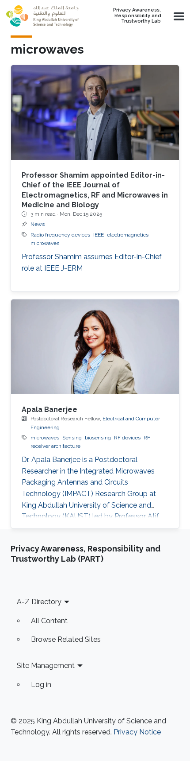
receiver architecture (55, 446)
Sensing (72, 438)
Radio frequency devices (60, 235)
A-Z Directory (39, 602)
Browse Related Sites (66, 639)
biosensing (98, 438)
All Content (49, 621)
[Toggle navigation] (178, 16)
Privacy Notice (137, 732)
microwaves (44, 243)
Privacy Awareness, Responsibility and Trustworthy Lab (137, 16)
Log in (41, 684)
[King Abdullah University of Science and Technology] (42, 16)
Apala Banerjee (49, 409)
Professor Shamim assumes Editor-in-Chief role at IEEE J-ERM (92, 262)
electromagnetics (127, 235)
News (37, 224)
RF (147, 438)
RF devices (127, 438)
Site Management (46, 665)
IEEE (98, 235)
